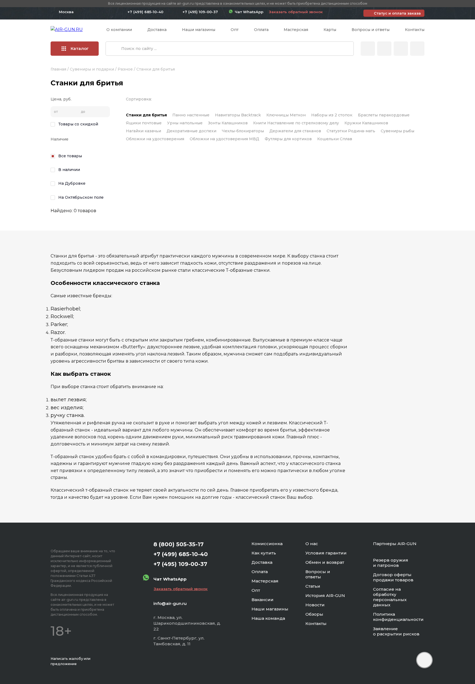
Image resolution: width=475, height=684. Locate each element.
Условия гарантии (326, 553)
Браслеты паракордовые (384, 115)
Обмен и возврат (324, 562)
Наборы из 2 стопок (331, 115)
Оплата (261, 29)
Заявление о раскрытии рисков (396, 631)
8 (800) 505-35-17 (178, 544)
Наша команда (268, 618)
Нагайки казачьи (143, 130)
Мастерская (296, 29)
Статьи (312, 586)
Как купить (264, 553)
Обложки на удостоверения (155, 138)
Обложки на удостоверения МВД (224, 138)
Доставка (157, 29)
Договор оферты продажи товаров (393, 577)
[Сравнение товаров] (384, 48)
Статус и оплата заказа (397, 13)
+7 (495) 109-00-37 (200, 12)
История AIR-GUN (325, 595)
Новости (315, 604)
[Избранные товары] (401, 48)
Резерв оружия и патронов (390, 562)
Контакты (414, 29)
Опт (235, 29)
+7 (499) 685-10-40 (145, 12)
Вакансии (263, 599)
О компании (119, 29)
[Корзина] (417, 48)
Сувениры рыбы (397, 130)
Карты (330, 29)
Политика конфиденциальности (398, 617)
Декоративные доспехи (191, 130)
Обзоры (314, 614)
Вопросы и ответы (371, 29)
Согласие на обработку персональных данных (390, 597)
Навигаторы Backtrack (238, 115)
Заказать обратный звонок (296, 12)
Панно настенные (190, 115)
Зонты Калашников (228, 122)
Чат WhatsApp (248, 12)
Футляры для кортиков (288, 138)
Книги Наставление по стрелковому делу (296, 122)
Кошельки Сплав (334, 138)
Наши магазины (198, 29)
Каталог (80, 48)
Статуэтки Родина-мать (351, 130)
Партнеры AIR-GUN (394, 543)
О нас (311, 543)
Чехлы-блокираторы (243, 130)
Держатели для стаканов (295, 130)
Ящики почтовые (144, 122)
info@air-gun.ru (170, 603)
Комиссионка (267, 543)
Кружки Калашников (366, 122)
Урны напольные (185, 122)
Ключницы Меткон (286, 115)
